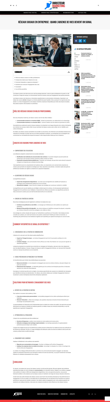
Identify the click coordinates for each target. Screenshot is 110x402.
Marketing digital (30, 12)
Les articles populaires (21, 89)
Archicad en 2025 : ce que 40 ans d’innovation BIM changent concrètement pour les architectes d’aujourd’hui (87, 126)
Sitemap (76, 400)
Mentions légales (67, 400)
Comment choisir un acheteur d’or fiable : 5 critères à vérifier (87, 54)
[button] (98, 5)
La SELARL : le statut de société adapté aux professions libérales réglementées (87, 113)
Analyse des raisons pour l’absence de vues (26, 79)
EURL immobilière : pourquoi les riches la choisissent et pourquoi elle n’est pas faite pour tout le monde (88, 76)
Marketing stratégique (50, 12)
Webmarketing (68, 12)
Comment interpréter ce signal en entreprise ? (27, 82)
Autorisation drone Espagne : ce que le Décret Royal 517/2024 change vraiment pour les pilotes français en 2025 (88, 89)
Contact (58, 400)
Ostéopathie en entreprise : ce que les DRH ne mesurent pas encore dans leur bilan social (88, 101)
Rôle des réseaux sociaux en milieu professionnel (28, 77)
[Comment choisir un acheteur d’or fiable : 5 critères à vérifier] (77, 61)
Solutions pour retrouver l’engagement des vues (27, 84)
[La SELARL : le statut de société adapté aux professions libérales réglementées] (77, 115)
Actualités (82, 12)
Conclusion (18, 86)
